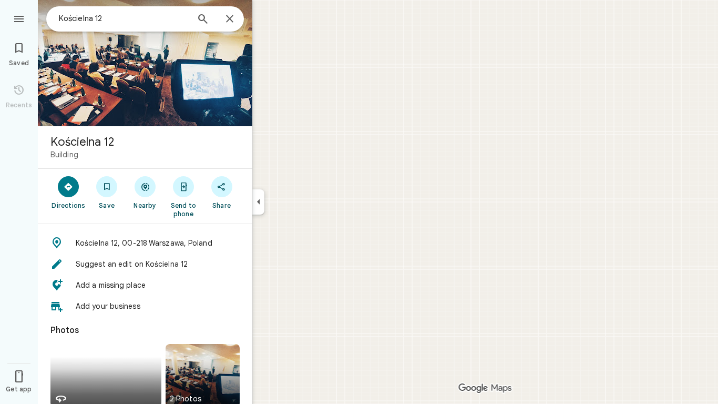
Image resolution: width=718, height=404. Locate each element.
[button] (145, 243)
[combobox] (123, 18)
